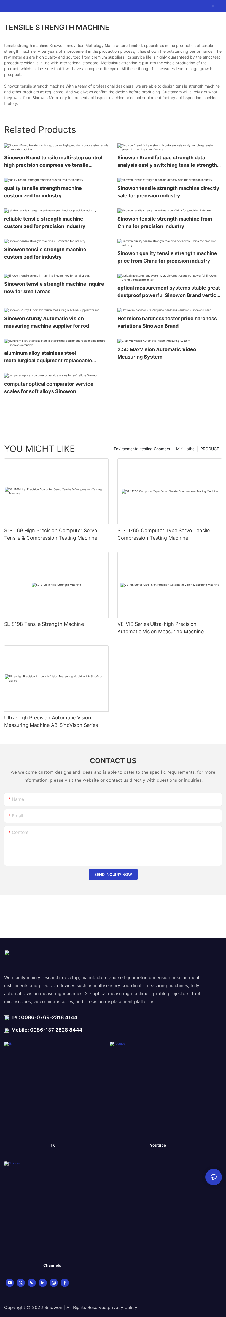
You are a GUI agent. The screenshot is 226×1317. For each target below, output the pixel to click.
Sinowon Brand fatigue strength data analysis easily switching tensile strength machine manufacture (167, 162)
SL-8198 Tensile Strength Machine (44, 624)
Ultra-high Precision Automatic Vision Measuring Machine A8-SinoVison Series (51, 721)
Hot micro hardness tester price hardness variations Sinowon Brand (167, 322)
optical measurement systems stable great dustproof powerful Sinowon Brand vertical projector (168, 292)
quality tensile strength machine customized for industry (43, 191)
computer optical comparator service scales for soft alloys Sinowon (48, 387)
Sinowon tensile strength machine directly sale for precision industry (168, 191)
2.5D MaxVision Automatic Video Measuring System (156, 353)
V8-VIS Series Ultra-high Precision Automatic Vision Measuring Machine (160, 627)
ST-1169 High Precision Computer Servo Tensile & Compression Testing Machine (50, 534)
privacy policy (122, 1307)
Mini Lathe (185, 448)
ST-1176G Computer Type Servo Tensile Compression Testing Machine (163, 534)
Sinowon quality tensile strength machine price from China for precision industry (167, 257)
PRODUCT (209, 448)
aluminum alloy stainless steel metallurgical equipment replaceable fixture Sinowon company (48, 357)
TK (52, 1145)
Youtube (158, 1145)
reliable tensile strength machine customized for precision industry (44, 222)
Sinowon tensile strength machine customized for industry (45, 253)
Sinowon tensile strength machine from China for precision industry (164, 222)
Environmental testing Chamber (142, 448)
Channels (52, 1265)
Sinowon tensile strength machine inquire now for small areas (54, 287)
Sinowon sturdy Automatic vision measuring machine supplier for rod (46, 322)
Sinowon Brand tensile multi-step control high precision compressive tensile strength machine (53, 162)
